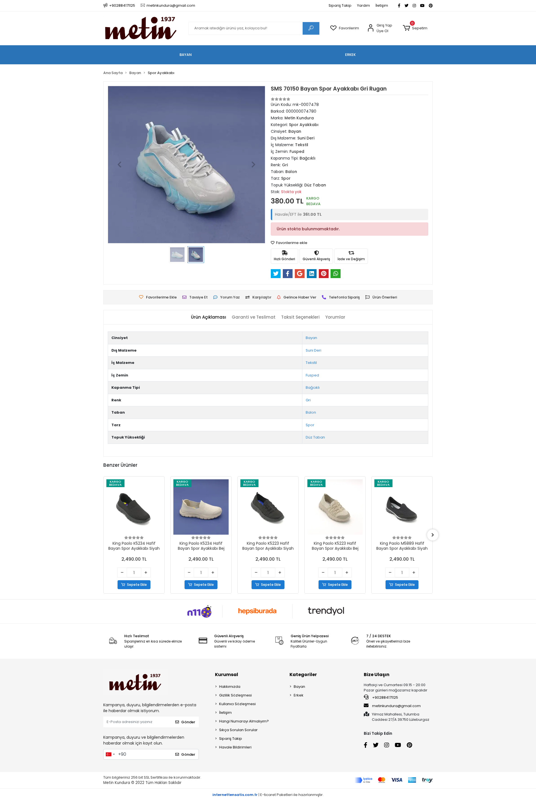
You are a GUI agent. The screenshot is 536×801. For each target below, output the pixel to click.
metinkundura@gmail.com (396, 705)
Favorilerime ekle (291, 242)
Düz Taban (315, 437)
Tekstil (311, 362)
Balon (311, 412)
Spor (310, 425)
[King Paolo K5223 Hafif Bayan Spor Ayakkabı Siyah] (268, 507)
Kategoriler (303, 674)
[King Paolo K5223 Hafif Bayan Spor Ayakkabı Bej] (335, 507)
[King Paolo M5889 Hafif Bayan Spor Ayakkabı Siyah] (402, 507)
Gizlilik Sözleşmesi (235, 695)
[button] (415, 28)
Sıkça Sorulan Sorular (238, 730)
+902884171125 (384, 697)
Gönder (188, 722)
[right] (433, 535)
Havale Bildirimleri (235, 747)
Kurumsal (226, 674)
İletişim (381, 5)
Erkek (298, 695)
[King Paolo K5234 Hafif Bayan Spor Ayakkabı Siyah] (134, 507)
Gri (308, 400)
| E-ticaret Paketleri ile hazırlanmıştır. (268, 794)
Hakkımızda (229, 686)
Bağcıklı (313, 387)
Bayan (311, 337)
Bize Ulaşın (376, 674)
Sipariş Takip (340, 5)
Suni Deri (313, 350)
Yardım (363, 5)
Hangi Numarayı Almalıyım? (244, 721)
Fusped (312, 375)
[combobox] (110, 754)
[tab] (208, 317)
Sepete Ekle (137, 584)
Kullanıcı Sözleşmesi (237, 704)
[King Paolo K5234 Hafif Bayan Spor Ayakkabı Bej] (201, 507)
